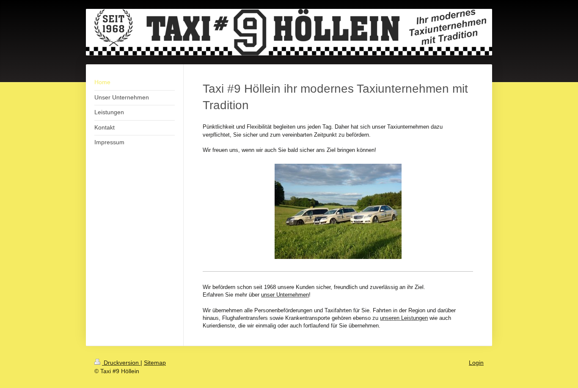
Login (476, 362)
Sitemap (155, 362)
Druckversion (121, 362)
